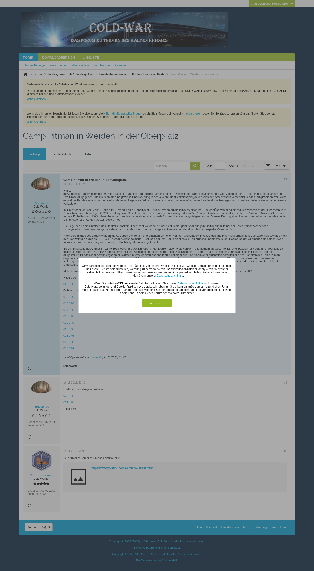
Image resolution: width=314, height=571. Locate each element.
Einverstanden (157, 303)
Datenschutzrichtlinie (170, 275)
